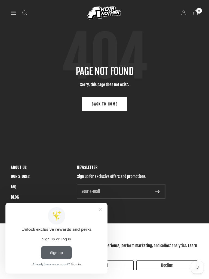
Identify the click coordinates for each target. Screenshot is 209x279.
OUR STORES (20, 176)
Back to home (105, 104)
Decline (167, 265)
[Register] (157, 191)
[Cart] (195, 12)
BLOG (15, 197)
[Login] (183, 12)
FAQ (13, 186)
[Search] (24, 12)
